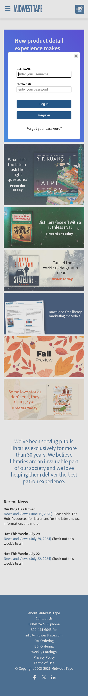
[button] (76, 56)
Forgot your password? (44, 128)
